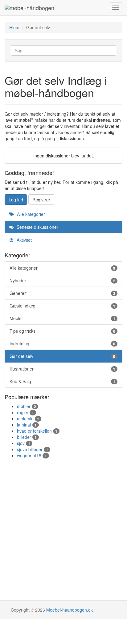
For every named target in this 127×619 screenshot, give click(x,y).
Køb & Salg (62, 381)
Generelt (62, 293)
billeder (27, 437)
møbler (26, 406)
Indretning (62, 343)
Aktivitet (23, 240)
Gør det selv (62, 356)
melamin (28, 418)
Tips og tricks (62, 331)
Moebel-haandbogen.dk (69, 610)
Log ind (16, 199)
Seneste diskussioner (36, 227)
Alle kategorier (30, 214)
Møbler (62, 318)
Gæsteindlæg (62, 306)
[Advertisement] (63, 525)
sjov (23, 443)
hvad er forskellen (37, 431)
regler (25, 412)
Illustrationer (62, 369)
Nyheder (62, 280)
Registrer (41, 199)
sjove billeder (32, 449)
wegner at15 (32, 455)
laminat (27, 425)
